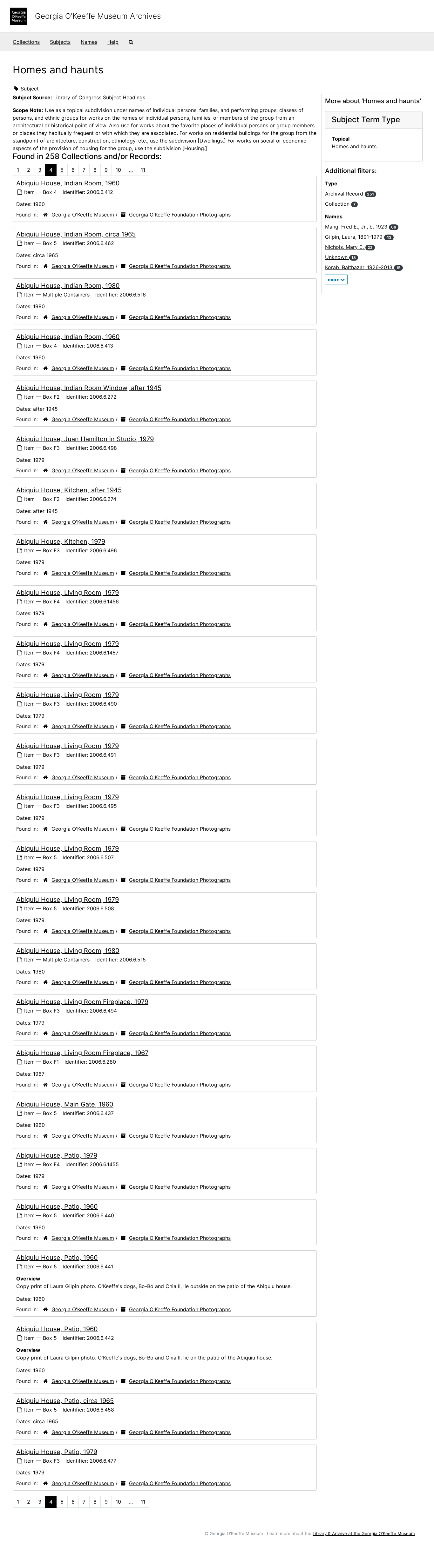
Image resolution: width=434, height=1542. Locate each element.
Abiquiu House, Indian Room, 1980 (68, 285)
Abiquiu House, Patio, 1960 (57, 1206)
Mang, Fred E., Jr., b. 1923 (360, 226)
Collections (26, 42)
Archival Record (349, 193)
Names (89, 42)
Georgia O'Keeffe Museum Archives (98, 16)
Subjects (60, 42)
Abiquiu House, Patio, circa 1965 (65, 1401)
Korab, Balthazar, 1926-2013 (363, 267)
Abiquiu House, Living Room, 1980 (67, 950)
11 (143, 170)
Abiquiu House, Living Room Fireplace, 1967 (82, 1053)
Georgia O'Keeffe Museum (82, 214)
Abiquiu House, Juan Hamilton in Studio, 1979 (85, 439)
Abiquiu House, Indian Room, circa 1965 (76, 234)
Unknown (340, 257)
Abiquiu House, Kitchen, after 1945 (69, 490)
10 (118, 170)
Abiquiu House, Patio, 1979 (56, 1155)
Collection (340, 204)
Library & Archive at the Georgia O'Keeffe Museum (364, 1533)
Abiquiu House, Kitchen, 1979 (60, 541)
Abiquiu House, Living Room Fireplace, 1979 (82, 1002)
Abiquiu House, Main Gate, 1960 (64, 1104)
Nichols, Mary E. (349, 247)
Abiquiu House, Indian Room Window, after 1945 (88, 388)
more (334, 279)
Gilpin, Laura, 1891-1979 (358, 237)
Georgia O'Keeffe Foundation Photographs (180, 214)
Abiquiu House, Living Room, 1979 (67, 592)
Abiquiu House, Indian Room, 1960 (68, 183)
